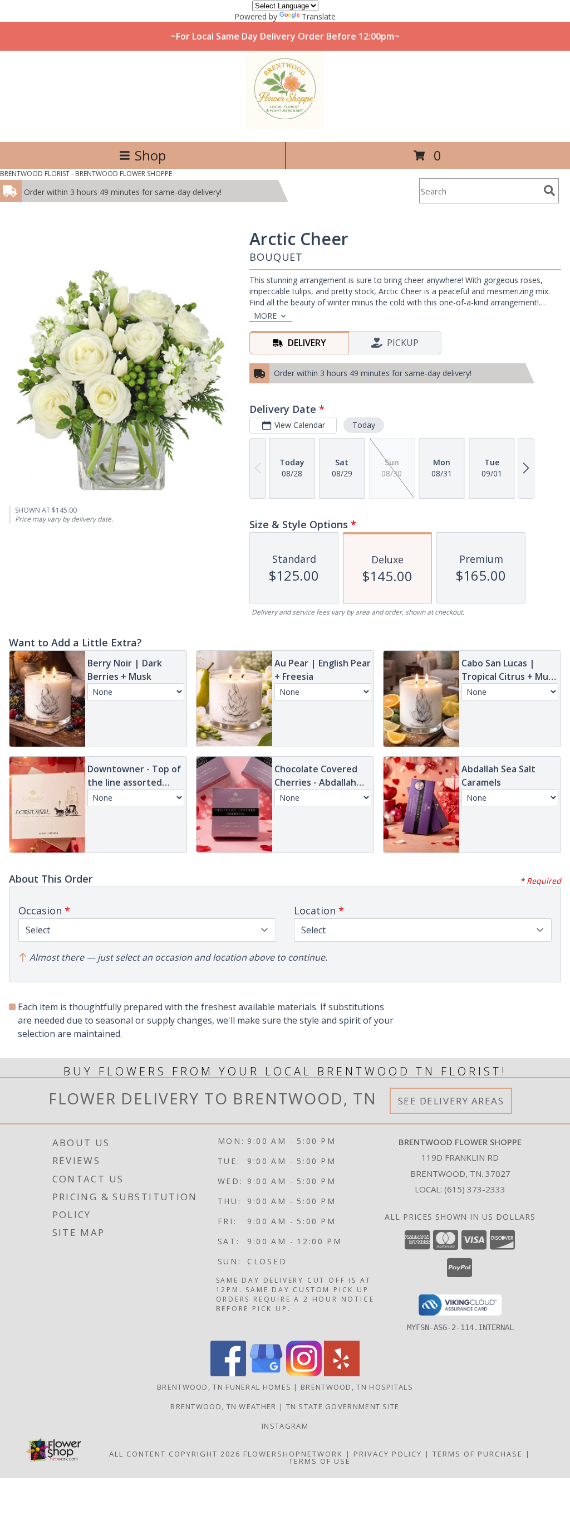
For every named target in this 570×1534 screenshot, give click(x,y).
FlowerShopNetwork (293, 1454)
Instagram (285, 1426)
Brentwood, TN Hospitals (357, 1387)
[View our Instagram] (304, 1373)
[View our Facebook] (228, 1373)
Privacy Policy (387, 1454)
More (265, 315)
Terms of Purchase (478, 1454)
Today (363, 425)
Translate (319, 16)
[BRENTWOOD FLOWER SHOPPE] (285, 125)
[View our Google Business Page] (266, 1373)
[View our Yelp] (342, 1373)
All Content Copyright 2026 (174, 1454)
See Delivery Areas (451, 1100)
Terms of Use (320, 1461)
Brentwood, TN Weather (223, 1406)
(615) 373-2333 (474, 1189)
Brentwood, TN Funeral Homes (224, 1387)
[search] (549, 190)
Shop (150, 155)
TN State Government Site (343, 1406)
